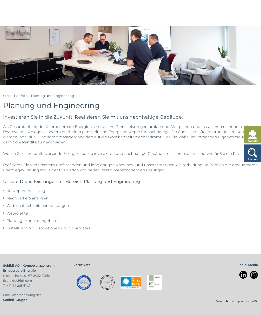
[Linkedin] (243, 275)
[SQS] (107, 282)
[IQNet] (84, 282)
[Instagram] (254, 275)
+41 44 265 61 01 (18, 285)
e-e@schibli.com (19, 280)
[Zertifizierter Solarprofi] (131, 282)
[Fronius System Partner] (154, 282)
